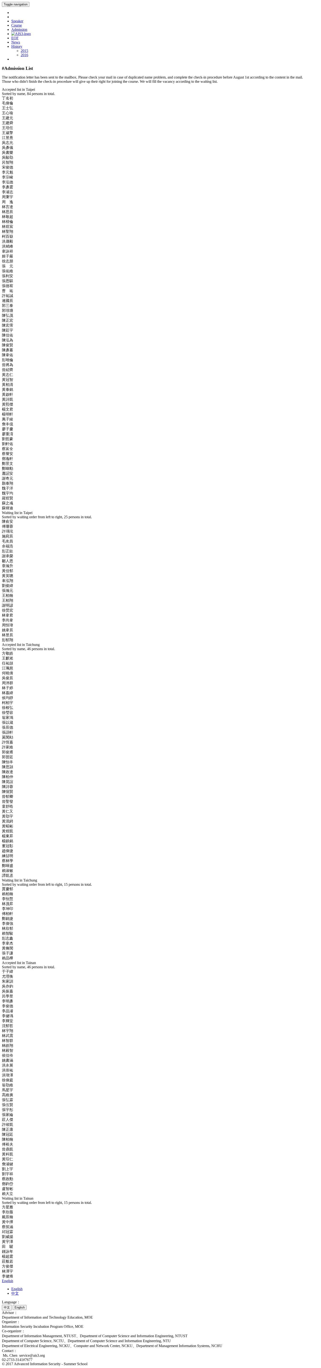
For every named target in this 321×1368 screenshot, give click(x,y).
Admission (19, 30)
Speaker (17, 21)
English (17, 1289)
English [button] (7, 1281)
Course (16, 25)
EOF (15, 38)
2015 (24, 51)
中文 (15, 1293)
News (15, 42)
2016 (24, 55)
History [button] (16, 46)
